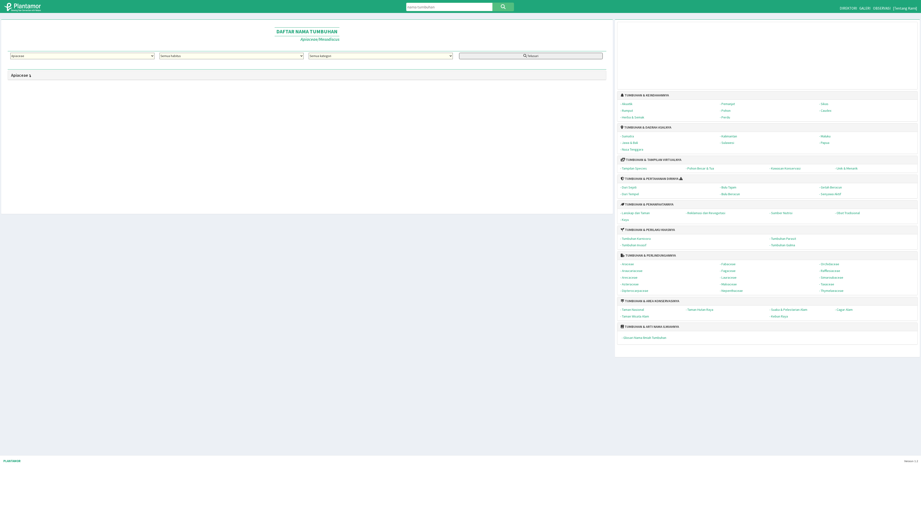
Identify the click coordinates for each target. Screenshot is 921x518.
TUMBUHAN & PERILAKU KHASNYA (649, 230)
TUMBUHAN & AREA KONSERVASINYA (651, 301)
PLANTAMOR (12, 461)
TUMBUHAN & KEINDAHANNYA (646, 95)
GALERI (864, 8)
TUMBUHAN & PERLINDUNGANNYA (650, 255)
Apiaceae (19, 75)
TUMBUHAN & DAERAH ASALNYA (647, 127)
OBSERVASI (882, 8)
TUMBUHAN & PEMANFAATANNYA (648, 204)
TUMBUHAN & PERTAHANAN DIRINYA (651, 179)
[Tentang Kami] (905, 8)
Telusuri (532, 56)
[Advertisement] (767, 53)
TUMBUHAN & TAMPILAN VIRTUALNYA (653, 160)
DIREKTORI (848, 8)
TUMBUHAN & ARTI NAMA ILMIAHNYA (651, 326)
